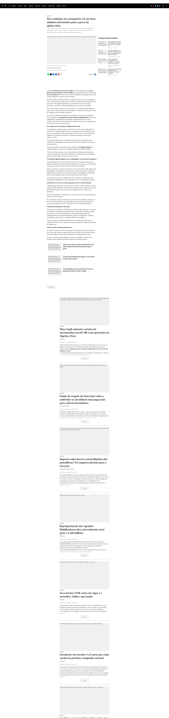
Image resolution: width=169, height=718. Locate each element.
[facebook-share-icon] (53, 75)
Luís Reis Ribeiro (64, 406)
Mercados (37, 6)
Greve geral (51, 287)
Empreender (51, 6)
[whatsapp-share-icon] (48, 75)
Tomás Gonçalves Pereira (54, 68)
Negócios (31, 6)
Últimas (14, 6)
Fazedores (44, 6)
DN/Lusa (62, 339)
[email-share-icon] (59, 75)
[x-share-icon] (51, 75)
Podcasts (19, 6)
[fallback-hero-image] (102, 43)
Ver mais (84, 358)
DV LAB (64, 6)
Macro (25, 6)
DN (9, 6)
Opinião (59, 6)
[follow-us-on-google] (95, 74)
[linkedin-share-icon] (56, 75)
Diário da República (80, 607)
